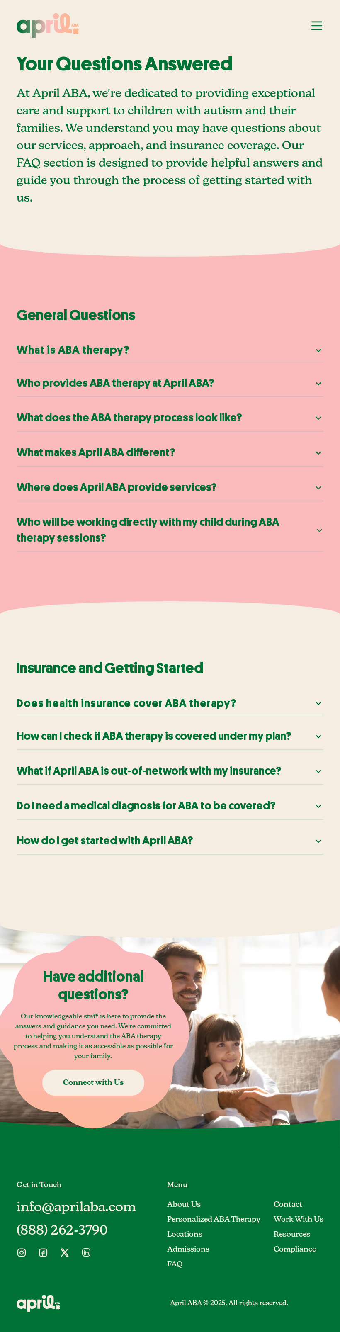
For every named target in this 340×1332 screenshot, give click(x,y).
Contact (288, 1204)
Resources (292, 1234)
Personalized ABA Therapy (213, 1219)
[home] (48, 25)
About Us (184, 1204)
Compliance (295, 1249)
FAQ (175, 1264)
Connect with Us (93, 1083)
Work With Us (298, 1219)
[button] (316, 25)
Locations (184, 1234)
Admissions (188, 1249)
